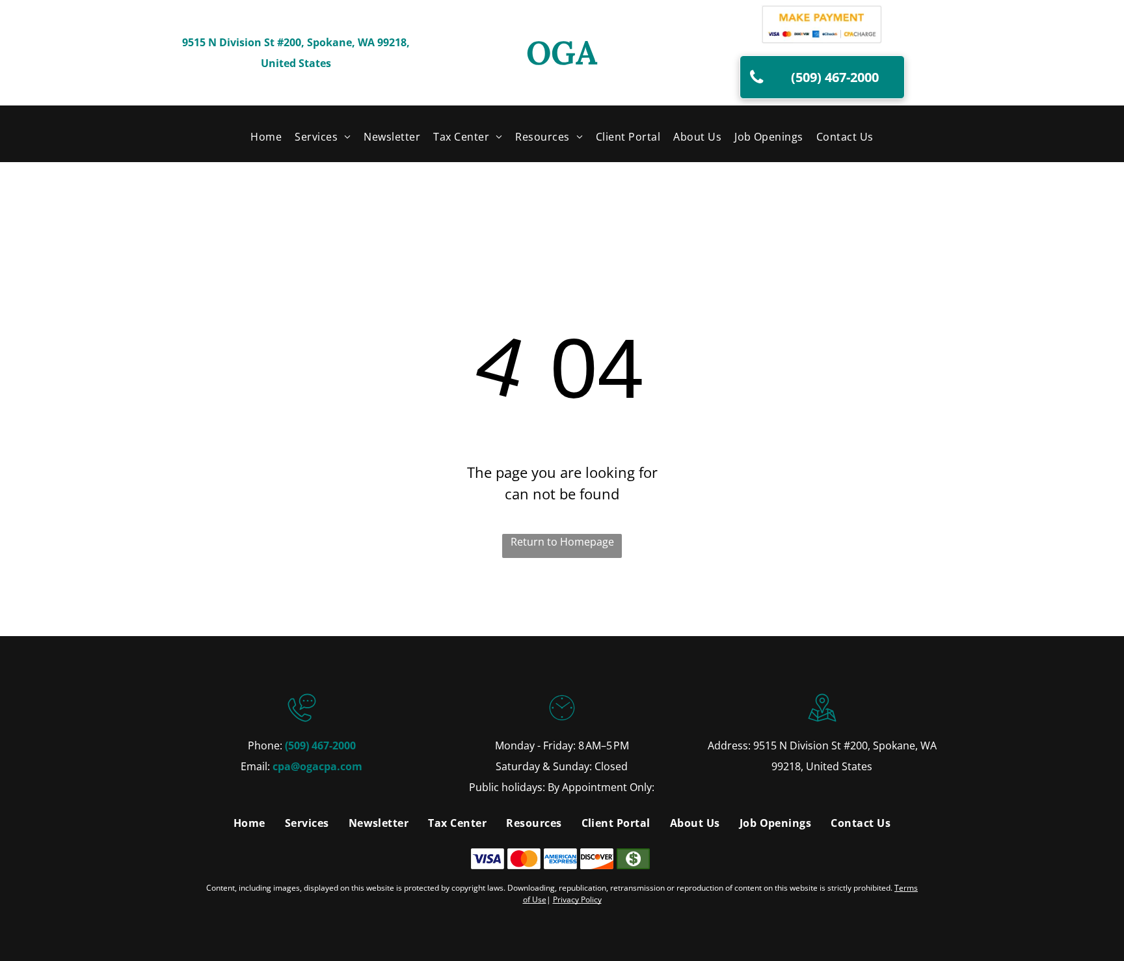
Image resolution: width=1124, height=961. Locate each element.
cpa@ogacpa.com (317, 766)
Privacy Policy (577, 899)
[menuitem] (266, 136)
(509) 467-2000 (320, 745)
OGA (561, 53)
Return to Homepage (562, 542)
